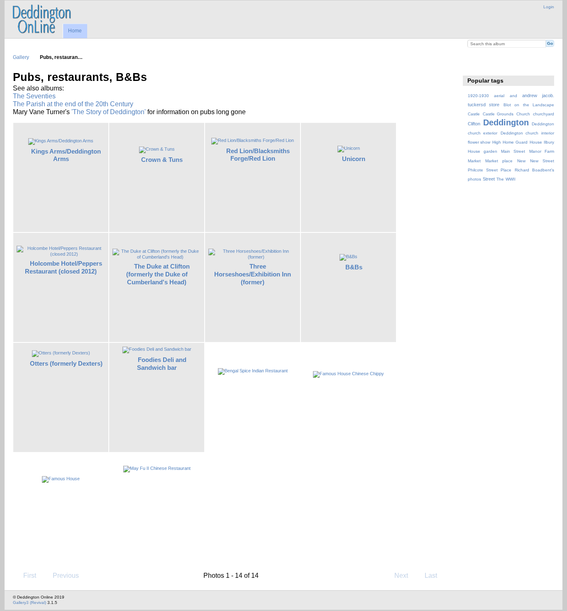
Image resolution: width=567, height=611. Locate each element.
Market (474, 161)
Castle (474, 114)
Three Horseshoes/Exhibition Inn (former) (252, 274)
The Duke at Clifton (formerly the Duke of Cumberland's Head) (158, 274)
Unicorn (353, 158)
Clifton (474, 123)
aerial (499, 95)
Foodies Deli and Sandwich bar (161, 363)
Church (523, 114)
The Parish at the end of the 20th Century (73, 104)
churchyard (543, 114)
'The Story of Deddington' (108, 111)
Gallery (21, 57)
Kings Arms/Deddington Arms (66, 155)
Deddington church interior (527, 133)
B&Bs (353, 267)
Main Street (513, 151)
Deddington (506, 122)
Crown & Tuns (162, 159)
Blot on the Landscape (528, 105)
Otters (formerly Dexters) (66, 363)
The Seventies (34, 96)
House (536, 142)
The (500, 179)
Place (506, 170)
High (496, 142)
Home (75, 31)
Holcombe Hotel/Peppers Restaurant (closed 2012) (63, 267)
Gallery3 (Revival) (29, 602)
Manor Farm (541, 151)
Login (548, 7)
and (513, 95)
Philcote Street (483, 170)
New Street (542, 161)
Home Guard (515, 142)
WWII (511, 179)
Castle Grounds (498, 114)
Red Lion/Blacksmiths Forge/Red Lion (258, 154)
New (521, 161)
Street (489, 178)
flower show (479, 142)
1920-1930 (478, 95)
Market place (499, 161)
